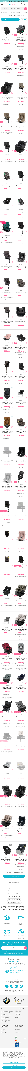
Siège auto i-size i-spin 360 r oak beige (7, 127)
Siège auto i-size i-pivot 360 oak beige (21, 98)
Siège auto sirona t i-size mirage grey (7, 630)
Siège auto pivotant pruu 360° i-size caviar (7, 545)
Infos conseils (17, 1028)
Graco (21, 908)
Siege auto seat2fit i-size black (7, 516)
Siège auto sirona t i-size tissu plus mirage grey (21, 267)
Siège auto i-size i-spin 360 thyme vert (21, 516)
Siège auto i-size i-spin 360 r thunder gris (7, 267)
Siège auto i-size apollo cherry (7, 659)
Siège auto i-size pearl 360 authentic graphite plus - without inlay (21, 860)
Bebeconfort (20, 906)
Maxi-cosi (11, 909)
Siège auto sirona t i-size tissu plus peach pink (21, 545)
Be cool (12, 908)
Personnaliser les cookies (6, 1015)
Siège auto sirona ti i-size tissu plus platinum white (7, 776)
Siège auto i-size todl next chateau (21, 776)
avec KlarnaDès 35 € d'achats (21, 923)
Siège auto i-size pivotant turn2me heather (7, 293)
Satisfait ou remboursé (5, 1023)
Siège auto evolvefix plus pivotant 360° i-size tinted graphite (21, 40)
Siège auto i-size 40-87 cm (14, 888)
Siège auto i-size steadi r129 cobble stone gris (7, 186)
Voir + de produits (14, 876)
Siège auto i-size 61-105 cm (14, 890)
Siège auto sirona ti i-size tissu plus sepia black (7, 212)
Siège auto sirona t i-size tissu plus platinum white (7, 487)
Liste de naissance (18, 1026)
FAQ (2, 1034)
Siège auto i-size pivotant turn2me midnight (7, 156)
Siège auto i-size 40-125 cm (14, 893)
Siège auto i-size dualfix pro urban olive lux (21, 601)
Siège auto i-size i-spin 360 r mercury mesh (21, 377)
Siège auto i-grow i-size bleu (7, 237)
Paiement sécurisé (19, 1034)
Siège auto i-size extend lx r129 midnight (21, 212)
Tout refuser (14, 1065)
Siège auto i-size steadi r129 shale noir (7, 40)
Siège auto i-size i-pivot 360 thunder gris (7, 322)
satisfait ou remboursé (7, 936)
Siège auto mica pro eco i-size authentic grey (21, 659)
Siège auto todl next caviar (21, 321)
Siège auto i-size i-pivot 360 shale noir (21, 238)
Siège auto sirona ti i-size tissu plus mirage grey (7, 69)
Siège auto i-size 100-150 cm (14, 902)
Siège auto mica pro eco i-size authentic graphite (7, 403)
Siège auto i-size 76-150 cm (14, 899)
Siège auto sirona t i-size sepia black (21, 403)
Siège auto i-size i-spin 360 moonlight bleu (7, 461)
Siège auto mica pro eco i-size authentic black (21, 487)
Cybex (7, 908)
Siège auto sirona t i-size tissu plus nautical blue (21, 831)
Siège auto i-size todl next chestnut (21, 432)
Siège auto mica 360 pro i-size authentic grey (7, 688)
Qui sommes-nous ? (18, 1010)
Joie (24, 908)
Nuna (16, 909)
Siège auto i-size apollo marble (21, 717)
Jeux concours (17, 1029)
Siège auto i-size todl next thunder (21, 293)
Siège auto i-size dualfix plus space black (7, 98)
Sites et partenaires (5, 1027)
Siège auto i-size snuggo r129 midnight (21, 348)
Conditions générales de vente (7, 1011)
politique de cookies (7, 1060)
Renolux (21, 909)
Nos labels (3, 1029)
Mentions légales (18, 1014)
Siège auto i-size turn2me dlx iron (21, 69)
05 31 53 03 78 (21, 938)
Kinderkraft (4, 909)
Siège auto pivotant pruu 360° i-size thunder (7, 571)
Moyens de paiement (5, 1020)
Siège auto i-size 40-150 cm (14, 896)
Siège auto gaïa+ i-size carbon (7, 717)
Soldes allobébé (18, 1019)
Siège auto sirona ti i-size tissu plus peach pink (7, 348)
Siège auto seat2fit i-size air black (21, 571)
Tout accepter (14, 1067)
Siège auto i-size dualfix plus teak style (7, 831)
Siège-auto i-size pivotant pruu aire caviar (7, 377)
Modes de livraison (5, 1018)
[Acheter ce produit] (12, 35)
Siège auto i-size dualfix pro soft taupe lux (21, 630)
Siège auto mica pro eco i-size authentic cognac (7, 432)
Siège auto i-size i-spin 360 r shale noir (21, 186)
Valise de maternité (18, 1031)
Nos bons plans (18, 1011)
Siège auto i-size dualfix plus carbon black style (21, 801)
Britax (3, 908)
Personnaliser (14, 1062)
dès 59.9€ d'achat (7, 923)
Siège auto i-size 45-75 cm (14, 885)
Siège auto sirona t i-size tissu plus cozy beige (21, 127)
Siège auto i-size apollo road (7, 800)
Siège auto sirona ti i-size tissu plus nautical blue (21, 688)
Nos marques (17, 1013)
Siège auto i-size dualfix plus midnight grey (21, 156)
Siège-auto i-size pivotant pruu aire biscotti (21, 746)
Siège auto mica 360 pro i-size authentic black (7, 601)
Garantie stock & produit (6, 1021)
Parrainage (17, 1032)
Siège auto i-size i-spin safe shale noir (7, 746)
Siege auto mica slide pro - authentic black (7, 860)
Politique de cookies (5, 1017)
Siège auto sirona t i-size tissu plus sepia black (21, 461)
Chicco (17, 908)
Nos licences (3, 1030)
